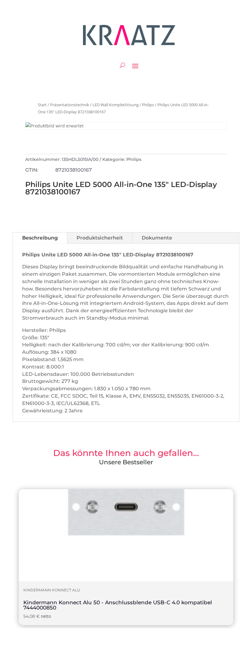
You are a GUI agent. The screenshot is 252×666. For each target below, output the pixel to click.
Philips (148, 104)
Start (42, 104)
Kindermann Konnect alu (51, 590)
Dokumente (157, 238)
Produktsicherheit (100, 238)
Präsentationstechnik (69, 104)
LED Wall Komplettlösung (116, 104)
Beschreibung (40, 238)
